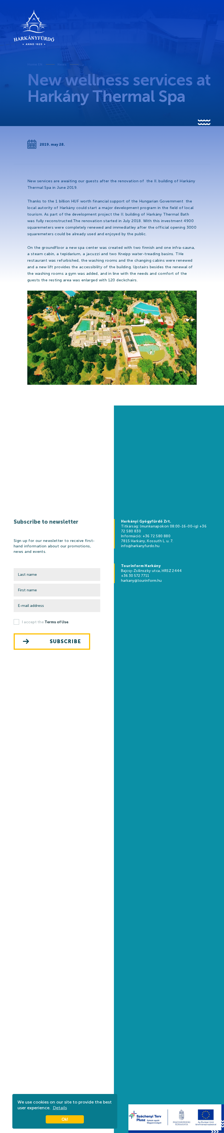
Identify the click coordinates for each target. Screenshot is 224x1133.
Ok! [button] (64, 1119)
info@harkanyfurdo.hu (140, 546)
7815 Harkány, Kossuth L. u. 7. (147, 541)
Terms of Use (56, 622)
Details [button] (60, 1107)
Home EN (34, 64)
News (61, 64)
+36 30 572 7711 (135, 576)
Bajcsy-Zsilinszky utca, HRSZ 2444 (151, 571)
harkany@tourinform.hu (141, 581)
